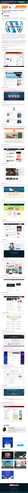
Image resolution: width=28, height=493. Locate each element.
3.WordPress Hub (5, 87)
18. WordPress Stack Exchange (8, 365)
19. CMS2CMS (4, 385)
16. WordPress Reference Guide (8, 331)
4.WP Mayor (4, 102)
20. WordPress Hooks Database (8, 402)
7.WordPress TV (5, 163)
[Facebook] (8, 15)
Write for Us (17, 489)
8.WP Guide (4, 183)
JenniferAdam (6, 13)
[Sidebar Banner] (8, 442)
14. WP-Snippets (5, 292)
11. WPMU (4, 239)
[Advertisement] (20, 475)
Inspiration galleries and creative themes (8, 43)
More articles (9, 432)
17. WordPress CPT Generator (8, 347)
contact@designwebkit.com (14, 488)
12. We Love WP (5, 259)
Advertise (14, 489)
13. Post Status (5, 275)
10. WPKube (4, 219)
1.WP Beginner (5, 47)
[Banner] (14, 7)
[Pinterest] (7, 15)
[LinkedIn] (4, 15)
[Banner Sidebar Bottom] (8, 475)
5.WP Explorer (4, 124)
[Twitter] (5, 15)
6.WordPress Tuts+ (5, 144)
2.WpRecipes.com (5, 68)
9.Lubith (3, 200)
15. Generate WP (5, 312)
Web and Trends (14, 13)
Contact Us (11, 489)
